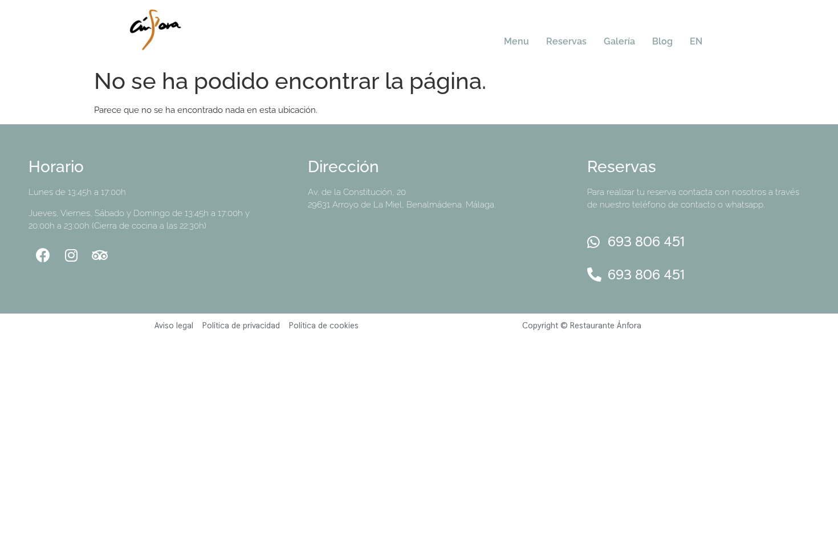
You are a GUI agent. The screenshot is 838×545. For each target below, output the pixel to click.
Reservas (566, 41)
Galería (619, 41)
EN (696, 41)
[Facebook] (43, 255)
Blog (662, 41)
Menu (516, 41)
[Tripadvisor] (100, 255)
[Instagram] (71, 255)
